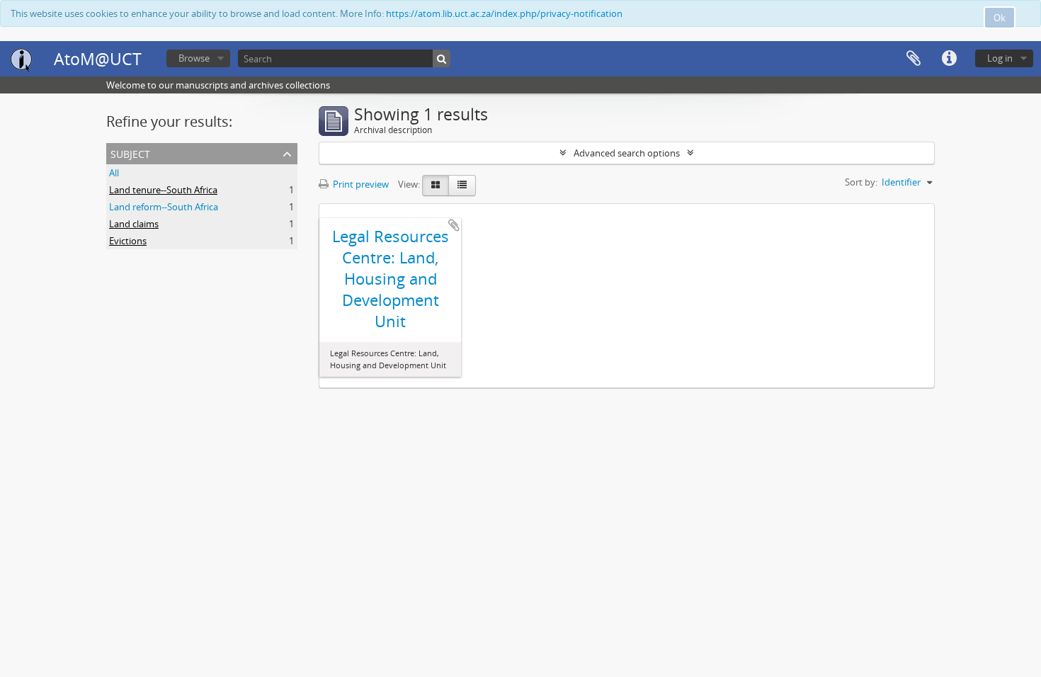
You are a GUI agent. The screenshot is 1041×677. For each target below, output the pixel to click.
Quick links (949, 58)
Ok (1000, 17)
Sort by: (861, 182)
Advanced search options (627, 153)
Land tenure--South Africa (163, 189)
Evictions (128, 240)
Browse (194, 58)
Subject (130, 152)
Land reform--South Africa (163, 206)
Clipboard (913, 58)
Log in (1000, 58)
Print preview (360, 184)
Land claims (134, 223)
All (114, 172)
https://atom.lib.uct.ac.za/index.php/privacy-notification (504, 13)
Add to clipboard (454, 225)
